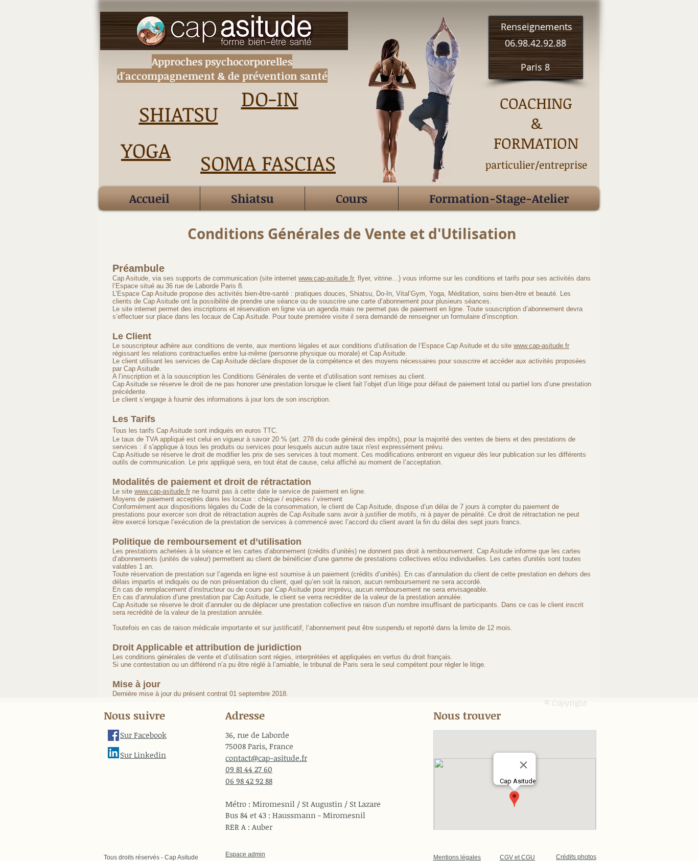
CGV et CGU (517, 857)
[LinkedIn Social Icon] (113, 752)
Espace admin (245, 854)
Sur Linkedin (143, 755)
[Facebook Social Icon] (113, 735)
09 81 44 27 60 (248, 769)
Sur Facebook (143, 735)
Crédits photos (576, 856)
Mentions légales (457, 857)
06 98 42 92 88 (248, 781)
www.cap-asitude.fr (326, 278)
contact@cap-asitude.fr (266, 758)
